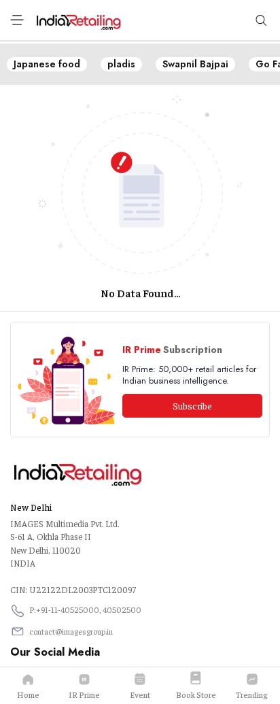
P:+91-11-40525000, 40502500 (85, 609)
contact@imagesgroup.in (71, 631)
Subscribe (192, 405)
